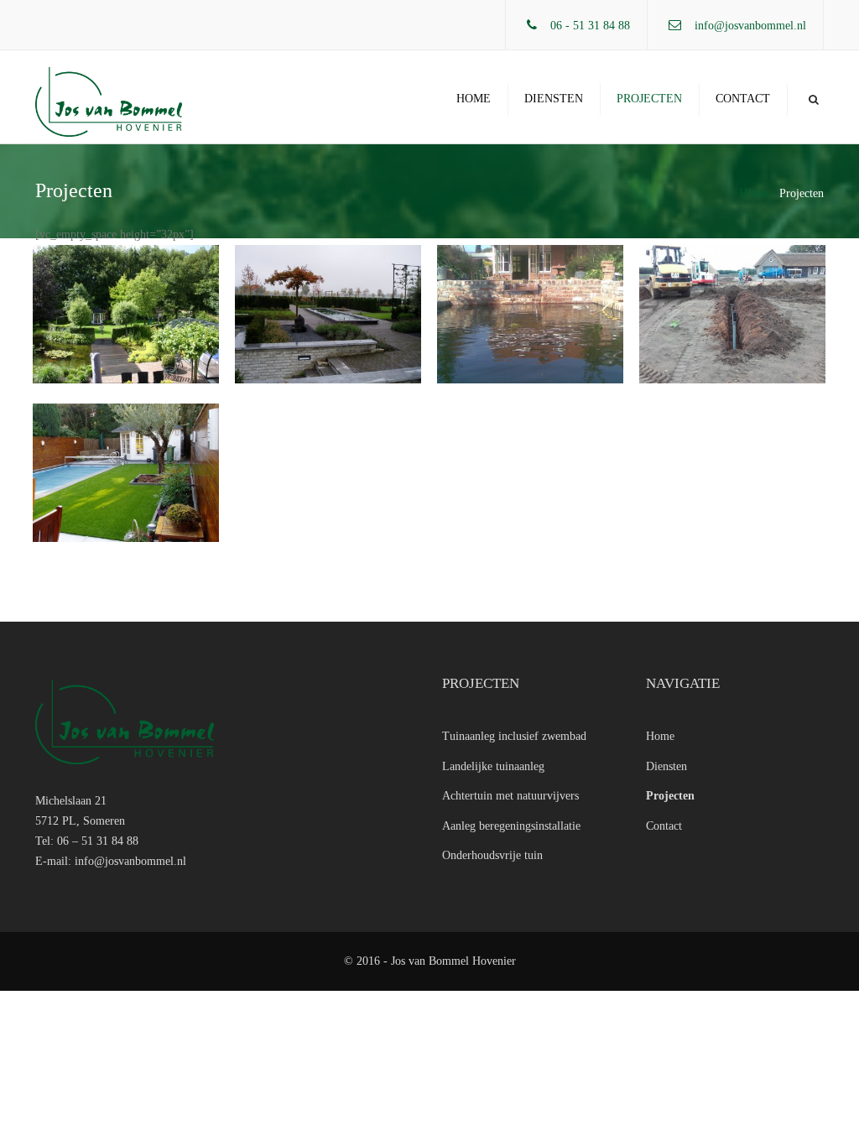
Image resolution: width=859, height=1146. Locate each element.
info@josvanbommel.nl (750, 25)
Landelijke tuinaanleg (493, 766)
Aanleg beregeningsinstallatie (511, 826)
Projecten (649, 98)
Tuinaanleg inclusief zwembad (514, 736)
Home (473, 98)
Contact (743, 98)
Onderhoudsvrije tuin (492, 855)
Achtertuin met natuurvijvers (510, 795)
